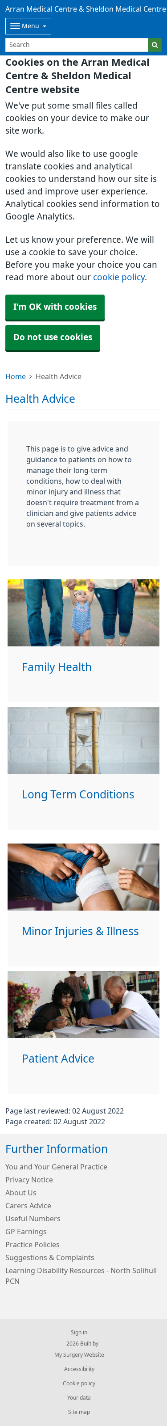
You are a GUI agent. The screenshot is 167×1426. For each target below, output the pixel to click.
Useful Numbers (33, 1218)
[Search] (155, 45)
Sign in (79, 1332)
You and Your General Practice (56, 1166)
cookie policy (119, 277)
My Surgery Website (79, 1355)
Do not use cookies (52, 337)
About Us (21, 1192)
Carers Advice (28, 1205)
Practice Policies (32, 1244)
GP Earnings (26, 1231)
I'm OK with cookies (55, 307)
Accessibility (79, 1369)
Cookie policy (79, 1383)
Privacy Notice (29, 1179)
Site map (79, 1412)
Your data (79, 1398)
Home (15, 376)
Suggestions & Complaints (49, 1257)
